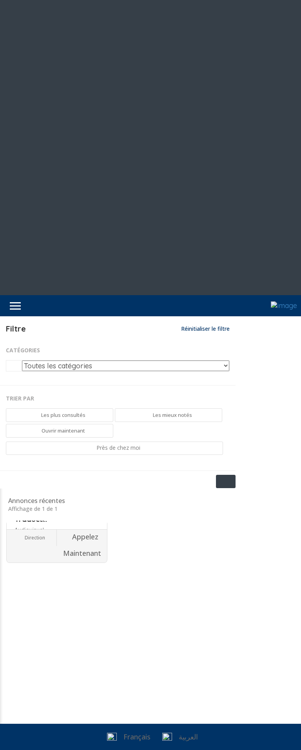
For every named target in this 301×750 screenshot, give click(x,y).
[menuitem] (126, 737)
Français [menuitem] (136, 736)
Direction (34, 537)
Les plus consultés (62, 414)
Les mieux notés (172, 414)
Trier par (20, 398)
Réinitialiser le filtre (205, 328)
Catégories (23, 350)
